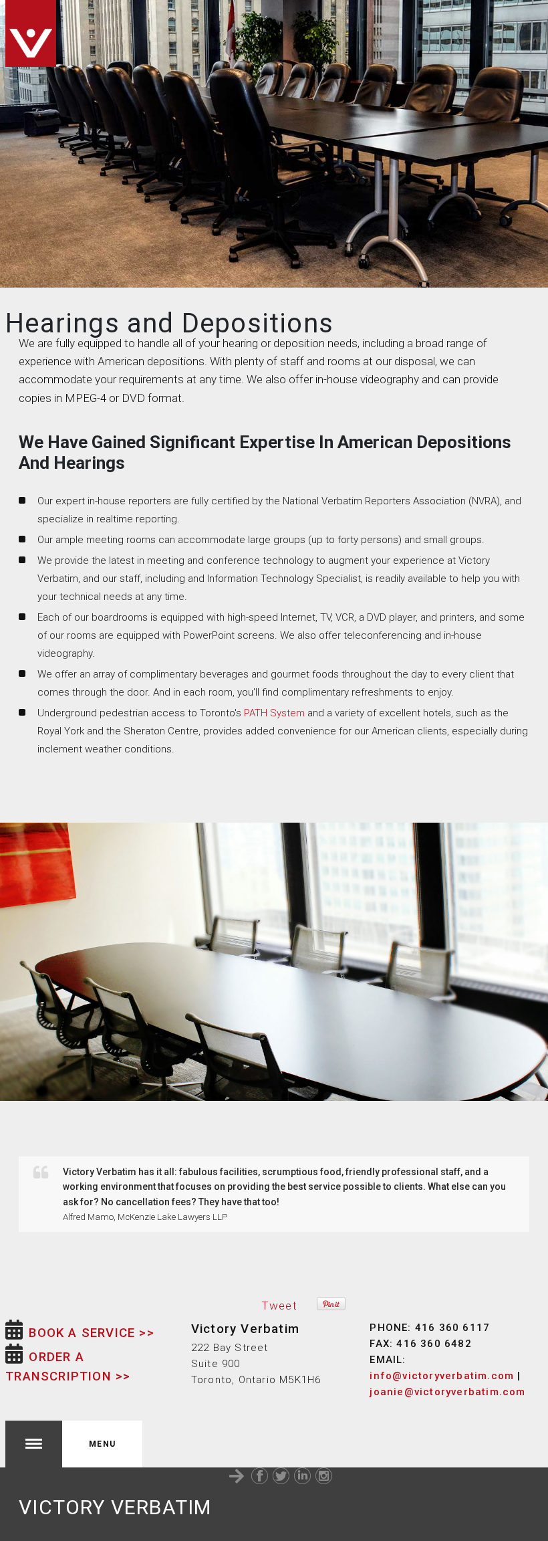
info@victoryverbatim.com (442, 1376)
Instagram (324, 1475)
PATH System (274, 713)
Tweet (279, 1305)
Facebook (260, 1475)
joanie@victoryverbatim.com (447, 1392)
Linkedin (302, 1475)
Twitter (281, 1475)
